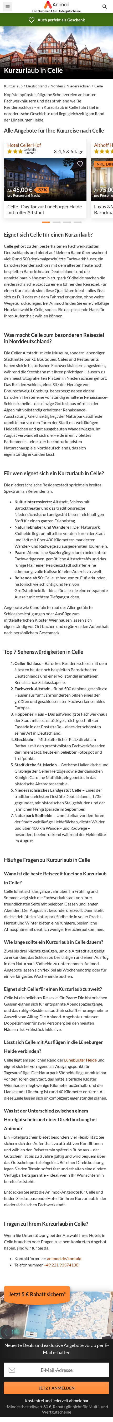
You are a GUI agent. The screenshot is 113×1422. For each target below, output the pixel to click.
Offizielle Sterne (30, 151)
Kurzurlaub (13, 86)
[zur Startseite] (56, 5)
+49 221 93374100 (61, 1264)
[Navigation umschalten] (7, 6)
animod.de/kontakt (64, 1258)
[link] (56, 19)
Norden (56, 86)
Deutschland (36, 86)
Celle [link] (98, 86)
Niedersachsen (78, 86)
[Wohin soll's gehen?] (105, 6)
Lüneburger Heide (80, 1059)
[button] (80, 164)
